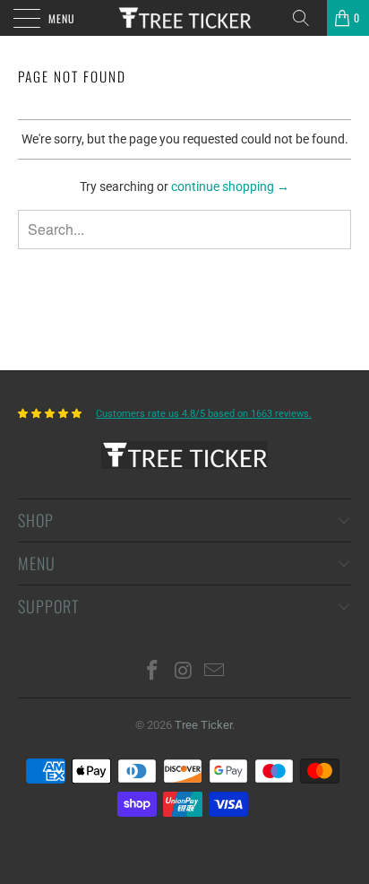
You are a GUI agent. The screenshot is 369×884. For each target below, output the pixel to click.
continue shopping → (230, 186)
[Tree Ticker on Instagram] (183, 672)
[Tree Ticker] (184, 18)
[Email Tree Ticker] (215, 672)
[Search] (307, 18)
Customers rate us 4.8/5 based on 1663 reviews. (204, 414)
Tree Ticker (203, 725)
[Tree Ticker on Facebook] (152, 672)
